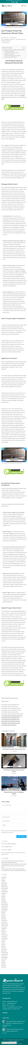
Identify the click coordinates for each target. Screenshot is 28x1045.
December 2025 (4, 886)
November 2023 (4, 925)
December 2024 (4, 904)
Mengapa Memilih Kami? (9, 51)
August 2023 (3, 928)
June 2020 (3, 962)
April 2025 (3, 899)
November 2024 (4, 906)
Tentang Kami (10, 1039)
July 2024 (3, 912)
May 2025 (3, 898)
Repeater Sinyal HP (6, 40)
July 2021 (3, 941)
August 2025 (3, 893)
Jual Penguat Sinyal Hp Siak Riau (8, 725)
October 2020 (4, 955)
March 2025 (3, 901)
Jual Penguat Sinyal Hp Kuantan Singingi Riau (11, 715)
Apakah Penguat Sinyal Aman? (11, 57)
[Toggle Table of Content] (23, 48)
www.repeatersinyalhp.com (10, 843)
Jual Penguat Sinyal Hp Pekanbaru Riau (10, 717)
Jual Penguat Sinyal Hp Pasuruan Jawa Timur (14, 749)
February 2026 (4, 883)
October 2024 (4, 907)
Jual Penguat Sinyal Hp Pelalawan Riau (10, 719)
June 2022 (3, 933)
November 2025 (4, 888)
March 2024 (3, 919)
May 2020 (3, 964)
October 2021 (4, 936)
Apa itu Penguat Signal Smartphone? (12, 52)
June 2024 (3, 914)
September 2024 (4, 909)
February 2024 (4, 920)
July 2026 (3, 878)
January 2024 (4, 922)
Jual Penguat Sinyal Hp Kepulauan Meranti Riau (14, 49)
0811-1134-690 (8, 849)
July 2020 (3, 960)
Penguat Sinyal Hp (20, 39)
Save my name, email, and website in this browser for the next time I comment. (14, 831)
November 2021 (4, 935)
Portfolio (10, 1041)
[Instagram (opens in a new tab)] (15, 2)
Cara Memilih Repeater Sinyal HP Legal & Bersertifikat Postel (13, 870)
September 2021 (4, 938)
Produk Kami (21, 1039)
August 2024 (3, 911)
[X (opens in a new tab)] (11, 2)
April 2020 (3, 965)
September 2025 (4, 891)
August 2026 (3, 877)
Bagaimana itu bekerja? (9, 54)
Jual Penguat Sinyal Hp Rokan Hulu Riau (10, 723)
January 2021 (4, 951)
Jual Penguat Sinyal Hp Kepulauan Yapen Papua (14, 770)
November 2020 (4, 954)
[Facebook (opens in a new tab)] (13, 2)
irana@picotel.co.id (8, 846)
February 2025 (4, 902)
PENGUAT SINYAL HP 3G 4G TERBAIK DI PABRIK (14, 792)
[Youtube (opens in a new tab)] (16, 2)
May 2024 (3, 915)
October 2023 (4, 927)
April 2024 (3, 917)
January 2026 (4, 885)
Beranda (4, 1039)
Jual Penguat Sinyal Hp (8, 39)
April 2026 (3, 882)
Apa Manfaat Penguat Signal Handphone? (13, 55)
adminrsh (5, 37)
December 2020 (4, 952)
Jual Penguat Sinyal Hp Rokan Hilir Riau (10, 721)
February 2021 (4, 949)
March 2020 (3, 967)
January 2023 (4, 931)
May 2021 (3, 944)
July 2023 (3, 930)
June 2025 (3, 896)
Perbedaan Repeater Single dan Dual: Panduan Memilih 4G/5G (13, 864)
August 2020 (3, 959)
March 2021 (3, 947)
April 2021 (3, 946)
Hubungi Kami (16, 1041)
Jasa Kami (16, 1039)
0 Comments (6, 42)
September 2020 (4, 957)
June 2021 (3, 943)
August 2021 (3, 939)
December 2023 (4, 923)
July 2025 (3, 894)
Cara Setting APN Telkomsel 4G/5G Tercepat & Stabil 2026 (12, 869)
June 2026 (3, 880)
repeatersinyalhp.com (12, 1001)
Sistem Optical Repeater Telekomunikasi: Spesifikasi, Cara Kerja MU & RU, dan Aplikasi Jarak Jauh (13, 1023)
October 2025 (4, 890)
